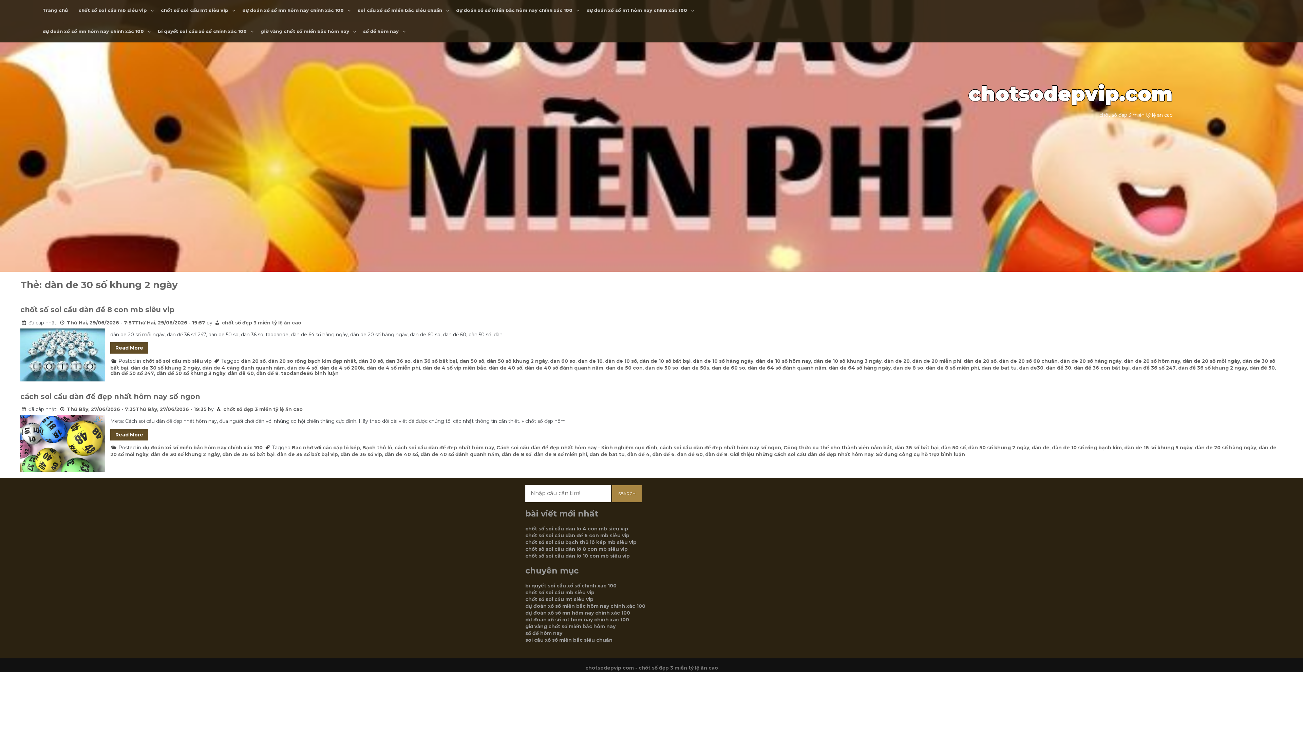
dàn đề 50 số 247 (132, 373)
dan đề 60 (690, 454)
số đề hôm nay (381, 31)
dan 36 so (398, 361)
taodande (293, 373)
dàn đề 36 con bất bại (1102, 368)
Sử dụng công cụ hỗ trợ (906, 454)
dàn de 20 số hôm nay (1152, 361)
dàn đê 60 (241, 373)
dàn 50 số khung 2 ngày (517, 361)
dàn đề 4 (638, 454)
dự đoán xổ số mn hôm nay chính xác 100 (293, 10)
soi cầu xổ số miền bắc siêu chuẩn (400, 10)
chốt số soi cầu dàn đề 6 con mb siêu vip (577, 535)
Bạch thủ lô (377, 448)
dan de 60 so (728, 368)
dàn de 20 (897, 361)
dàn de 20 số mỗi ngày (1211, 361)
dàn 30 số (370, 361)
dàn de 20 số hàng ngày (1090, 361)
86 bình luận (322, 373)
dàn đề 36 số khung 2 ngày (1212, 368)
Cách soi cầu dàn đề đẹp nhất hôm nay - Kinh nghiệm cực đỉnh (576, 448)
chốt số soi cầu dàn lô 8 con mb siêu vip (576, 549)
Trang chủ (55, 10)
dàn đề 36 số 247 (1154, 368)
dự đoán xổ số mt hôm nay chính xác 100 (636, 10)
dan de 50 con (624, 368)
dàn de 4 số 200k (342, 368)
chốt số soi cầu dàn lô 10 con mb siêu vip (577, 556)
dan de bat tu (999, 368)
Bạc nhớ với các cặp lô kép (326, 448)
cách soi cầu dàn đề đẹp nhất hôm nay (444, 448)
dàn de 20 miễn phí (936, 361)
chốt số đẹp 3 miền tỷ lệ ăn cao (261, 323)
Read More (129, 348)
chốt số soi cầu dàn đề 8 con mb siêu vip (97, 309)
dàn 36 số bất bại (435, 361)
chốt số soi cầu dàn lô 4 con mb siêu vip (576, 529)
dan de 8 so (908, 368)
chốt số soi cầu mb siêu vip (112, 10)
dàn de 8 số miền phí (952, 368)
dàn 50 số (953, 448)
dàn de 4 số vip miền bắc (454, 368)
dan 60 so (562, 361)
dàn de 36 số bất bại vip (307, 454)
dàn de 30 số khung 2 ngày (165, 368)
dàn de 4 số (302, 368)
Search (627, 493)
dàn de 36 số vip (361, 454)
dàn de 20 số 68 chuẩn (1028, 361)
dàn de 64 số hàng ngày (860, 368)
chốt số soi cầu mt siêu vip (194, 10)
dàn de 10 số (621, 361)
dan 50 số (471, 361)
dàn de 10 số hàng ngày (723, 361)
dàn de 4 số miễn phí (393, 368)
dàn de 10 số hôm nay (783, 361)
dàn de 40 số (505, 368)
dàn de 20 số (980, 361)
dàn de (1041, 448)
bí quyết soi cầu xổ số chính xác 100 (202, 31)
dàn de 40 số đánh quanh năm (564, 368)
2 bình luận (951, 454)
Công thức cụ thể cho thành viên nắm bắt (837, 448)
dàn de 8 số (516, 454)
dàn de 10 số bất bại (665, 361)
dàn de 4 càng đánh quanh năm (243, 368)
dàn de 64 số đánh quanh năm (787, 368)
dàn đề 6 (663, 454)
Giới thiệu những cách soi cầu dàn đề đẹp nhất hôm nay (801, 454)
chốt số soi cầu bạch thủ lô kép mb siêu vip (581, 542)
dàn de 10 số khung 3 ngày (847, 361)
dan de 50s (695, 368)
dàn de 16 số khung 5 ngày (1158, 448)
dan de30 (1031, 368)
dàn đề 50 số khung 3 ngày (190, 373)
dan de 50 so (661, 368)
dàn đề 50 (1262, 368)
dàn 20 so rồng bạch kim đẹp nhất (312, 361)
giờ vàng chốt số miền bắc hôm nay (305, 31)
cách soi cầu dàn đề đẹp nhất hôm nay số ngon (110, 396)
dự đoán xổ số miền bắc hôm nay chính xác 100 (514, 10)
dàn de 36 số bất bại (248, 454)
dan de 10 (590, 361)
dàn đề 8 (267, 373)
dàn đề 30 (1058, 368)
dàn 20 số (253, 361)
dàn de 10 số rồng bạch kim (1087, 448)
